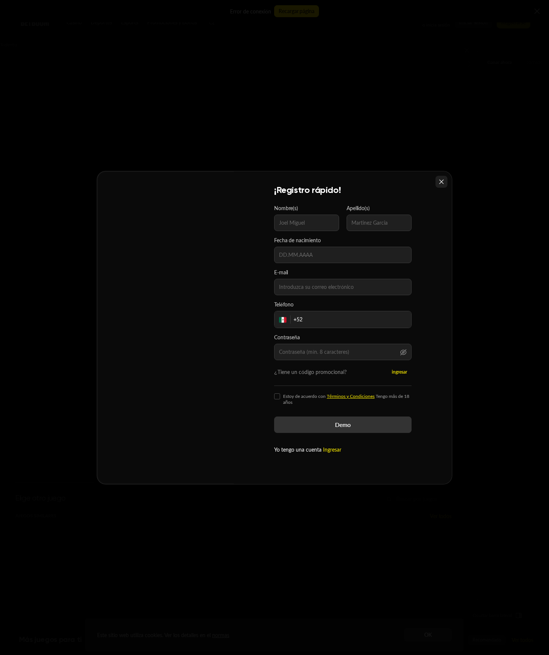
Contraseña (287, 337)
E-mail (281, 272)
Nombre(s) (286, 208)
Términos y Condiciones (351, 396)
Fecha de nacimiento (297, 240)
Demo (343, 424)
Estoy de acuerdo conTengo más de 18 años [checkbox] (346, 399)
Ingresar (332, 449)
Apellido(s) (358, 208)
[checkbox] (277, 396)
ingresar (399, 372)
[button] (403, 352)
